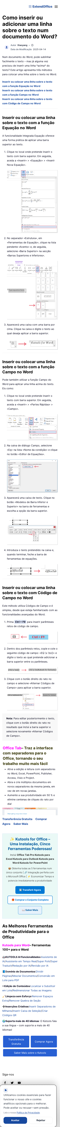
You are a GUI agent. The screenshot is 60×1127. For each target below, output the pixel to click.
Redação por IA (22, 965)
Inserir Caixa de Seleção (27, 1010)
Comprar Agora (44, 1041)
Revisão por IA (40, 965)
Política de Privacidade (28, 1112)
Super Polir (43, 961)
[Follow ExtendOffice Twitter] (12, 1082)
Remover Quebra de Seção (25, 1000)
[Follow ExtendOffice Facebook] (5, 1082)
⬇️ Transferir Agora (30, 889)
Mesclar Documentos (24, 975)
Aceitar (15, 1120)
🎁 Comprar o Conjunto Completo (30, 899)
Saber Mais (20, 823)
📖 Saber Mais (30, 910)
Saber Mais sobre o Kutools (30, 1052)
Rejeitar (40, 1120)
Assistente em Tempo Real (21, 961)
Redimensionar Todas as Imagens (32, 990)
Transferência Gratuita (17, 819)
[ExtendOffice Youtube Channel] (19, 1082)
